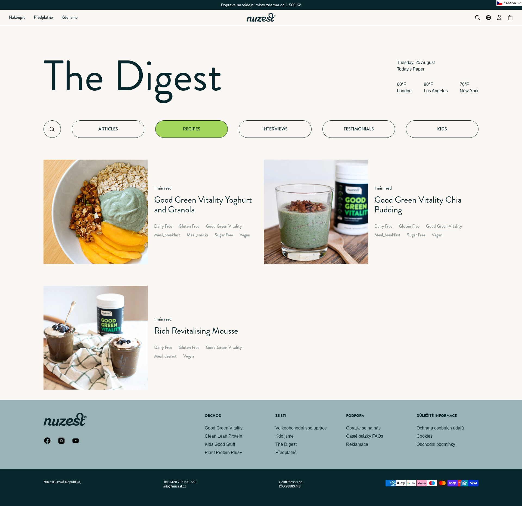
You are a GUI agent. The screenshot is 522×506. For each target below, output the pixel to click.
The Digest (133, 75)
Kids (442, 129)
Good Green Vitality (224, 428)
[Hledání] (477, 17)
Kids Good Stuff (220, 444)
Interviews (275, 129)
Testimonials (359, 129)
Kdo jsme (284, 436)
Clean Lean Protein (223, 436)
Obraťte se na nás (363, 428)
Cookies (425, 436)
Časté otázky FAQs (364, 436)
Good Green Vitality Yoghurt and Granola (203, 204)
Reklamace (357, 444)
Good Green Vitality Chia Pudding (417, 204)
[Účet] (499, 17)
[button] (17, 17)
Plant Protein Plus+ (223, 452)
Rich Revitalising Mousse (196, 330)
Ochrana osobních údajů (440, 428)
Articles (108, 129)
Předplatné (286, 452)
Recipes (191, 129)
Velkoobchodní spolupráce (301, 428)
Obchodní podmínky (436, 444)
